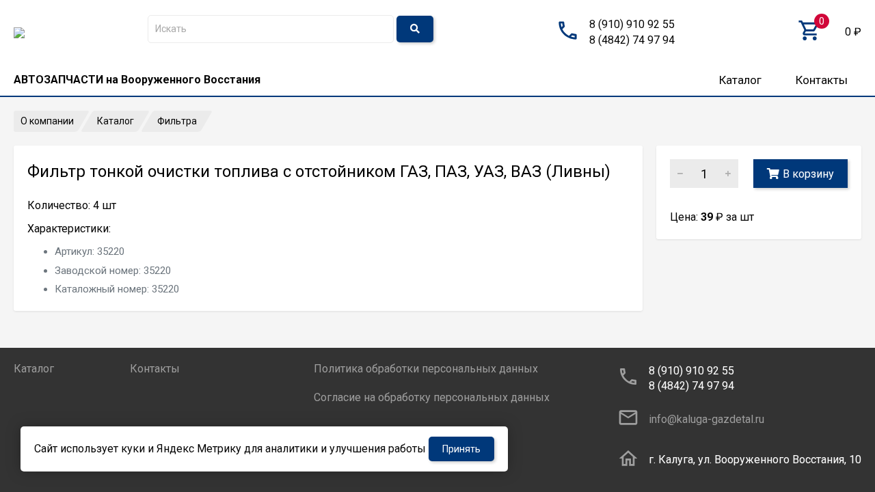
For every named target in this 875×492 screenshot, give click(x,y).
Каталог (740, 80)
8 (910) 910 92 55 (632, 24)
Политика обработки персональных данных (426, 368)
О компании (47, 120)
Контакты (822, 80)
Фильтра (177, 120)
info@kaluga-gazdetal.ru (706, 419)
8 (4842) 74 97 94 (632, 39)
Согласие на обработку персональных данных (432, 397)
